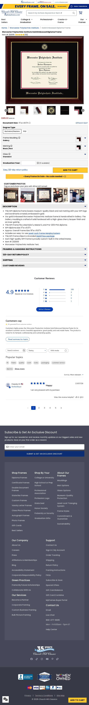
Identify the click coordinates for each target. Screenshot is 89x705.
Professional (46, 19)
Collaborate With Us (21, 590)
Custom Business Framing (24, 610)
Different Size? (82, 123)
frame (13, 363)
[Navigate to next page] (61, 408)
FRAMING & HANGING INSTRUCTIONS (22, 249)
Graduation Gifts (42, 518)
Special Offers (52, 585)
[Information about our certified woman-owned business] (63, 676)
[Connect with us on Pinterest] (52, 659)
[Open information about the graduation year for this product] (38, 163)
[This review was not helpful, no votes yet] (81, 397)
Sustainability (63, 523)
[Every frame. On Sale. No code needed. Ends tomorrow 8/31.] (44, 6)
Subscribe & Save (54, 580)
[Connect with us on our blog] (57, 659)
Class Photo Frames (21, 510)
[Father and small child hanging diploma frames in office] (77, 195)
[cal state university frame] (11, 195)
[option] (12, 131)
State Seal (39, 503)
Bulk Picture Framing (21, 615)
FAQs (48, 575)
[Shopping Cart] (80, 13)
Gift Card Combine (55, 595)
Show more (19, 369)
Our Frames (82, 21)
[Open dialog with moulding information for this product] (19, 138)
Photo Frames (18, 520)
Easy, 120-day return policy (15, 169)
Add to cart (70, 170)
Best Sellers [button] (4, 21)
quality (21, 363)
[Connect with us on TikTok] (37, 659)
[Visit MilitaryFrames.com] (44, 1)
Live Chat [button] (50, 615)
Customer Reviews (13, 265)
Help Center (51, 629)
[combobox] (37, 350)
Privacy (27, 695)
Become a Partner (20, 600)
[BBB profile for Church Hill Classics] (25, 676)
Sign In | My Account (55, 550)
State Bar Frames (20, 495)
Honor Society (41, 508)
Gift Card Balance (54, 590)
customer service (58, 363)
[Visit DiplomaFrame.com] (28, 1)
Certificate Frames (20, 482)
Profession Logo (42, 498)
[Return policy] (44, 676)
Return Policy (52, 565)
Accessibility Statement (23, 570)
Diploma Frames (19, 477)
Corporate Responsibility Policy (26, 575)
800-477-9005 (53, 620)
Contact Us (51, 545)
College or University (44, 477)
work (29, 363)
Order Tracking (53, 555)
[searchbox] (14, 350)
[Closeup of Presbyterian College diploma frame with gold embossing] (44, 195)
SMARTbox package (45, 236)
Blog (14, 565)
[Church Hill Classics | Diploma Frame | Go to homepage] (11, 13)
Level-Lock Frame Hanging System (44, 233)
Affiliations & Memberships (24, 560)
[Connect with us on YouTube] (47, 659)
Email (48, 610)
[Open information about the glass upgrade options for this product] (9, 154)
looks (36, 363)
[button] (10, 110)
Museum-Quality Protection (65, 497)
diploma (10, 369)
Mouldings (62, 480)
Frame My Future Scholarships (26, 585)
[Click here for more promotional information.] (65, 176)
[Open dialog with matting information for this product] (11, 146)
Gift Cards (17, 525)
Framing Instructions (55, 570)
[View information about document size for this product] (30, 123)
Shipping (8, 260)
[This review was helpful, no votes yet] (76, 397)
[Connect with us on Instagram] (42, 659)
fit (7, 363)
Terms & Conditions (44, 695)
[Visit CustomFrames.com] (61, 1)
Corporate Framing (21, 605)
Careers (15, 550)
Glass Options (64, 490)
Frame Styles (63, 511)
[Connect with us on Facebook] (31, 659)
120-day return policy (16, 254)
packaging (45, 363)
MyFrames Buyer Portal (56, 600)
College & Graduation (25, 21)
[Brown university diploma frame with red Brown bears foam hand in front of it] (27, 195)
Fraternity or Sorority (44, 513)
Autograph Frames (20, 515)
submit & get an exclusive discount (44, 453)
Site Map (61, 695)
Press (14, 555)
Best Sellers (17, 530)
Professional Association (40, 492)
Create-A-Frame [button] (63, 21)
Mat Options (63, 485)
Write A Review (45, 309)
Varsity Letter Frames (22, 505)
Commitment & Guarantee (64, 517)
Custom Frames (19, 500)
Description (10, 206)
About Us (16, 545)
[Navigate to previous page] (28, 408)
